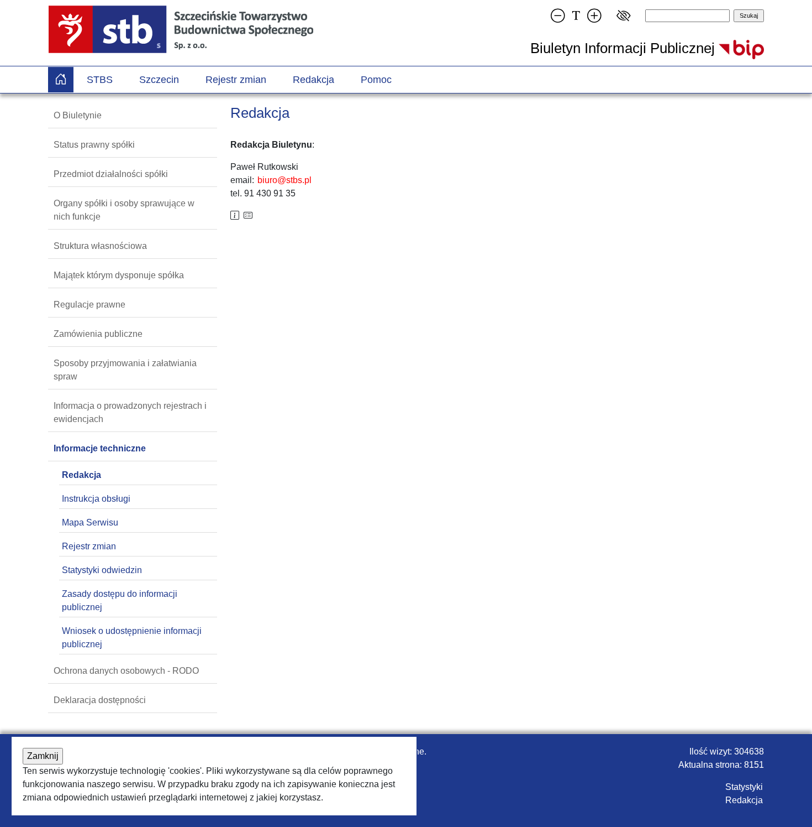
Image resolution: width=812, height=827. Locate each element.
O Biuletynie (78, 115)
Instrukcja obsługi (96, 498)
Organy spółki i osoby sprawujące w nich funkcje (124, 210)
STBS (100, 79)
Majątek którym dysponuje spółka (119, 275)
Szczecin (159, 79)
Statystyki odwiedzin (102, 570)
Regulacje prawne (89, 304)
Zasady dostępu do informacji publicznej (119, 600)
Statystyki (744, 787)
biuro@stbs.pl (284, 180)
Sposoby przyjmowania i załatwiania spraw (125, 369)
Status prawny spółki (94, 144)
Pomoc (376, 79)
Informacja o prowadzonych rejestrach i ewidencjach (130, 412)
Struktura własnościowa (100, 246)
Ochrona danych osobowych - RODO (126, 670)
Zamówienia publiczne (98, 334)
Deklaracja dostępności (100, 700)
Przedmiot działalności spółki (111, 174)
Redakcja (313, 79)
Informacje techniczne (100, 448)
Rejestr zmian (235, 79)
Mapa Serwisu (90, 522)
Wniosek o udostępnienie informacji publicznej (132, 637)
